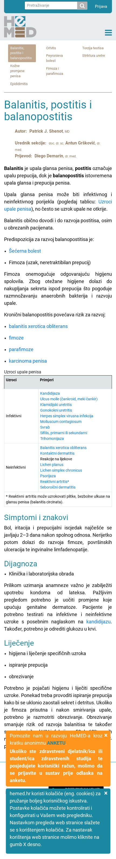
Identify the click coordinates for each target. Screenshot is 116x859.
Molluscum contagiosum (60, 421)
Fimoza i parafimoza (54, 71)
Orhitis (51, 48)
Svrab (45, 427)
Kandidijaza (50, 393)
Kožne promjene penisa (17, 71)
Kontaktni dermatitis (57, 453)
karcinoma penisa (28, 361)
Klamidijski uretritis (56, 404)
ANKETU (56, 743)
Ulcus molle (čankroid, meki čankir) (69, 399)
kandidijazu (98, 621)
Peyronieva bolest (54, 58)
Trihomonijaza (52, 438)
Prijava (101, 6)
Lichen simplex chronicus (61, 470)
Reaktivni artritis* (54, 481)
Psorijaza (48, 476)
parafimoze (21, 349)
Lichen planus (51, 464)
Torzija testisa (93, 48)
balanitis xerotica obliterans (38, 326)
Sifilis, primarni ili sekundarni (63, 433)
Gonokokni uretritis (56, 410)
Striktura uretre (93, 56)
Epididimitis (19, 84)
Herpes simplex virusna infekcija (66, 416)
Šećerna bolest (25, 251)
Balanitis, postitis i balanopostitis (21, 53)
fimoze (16, 338)
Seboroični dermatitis (58, 487)
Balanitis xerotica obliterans (63, 448)
